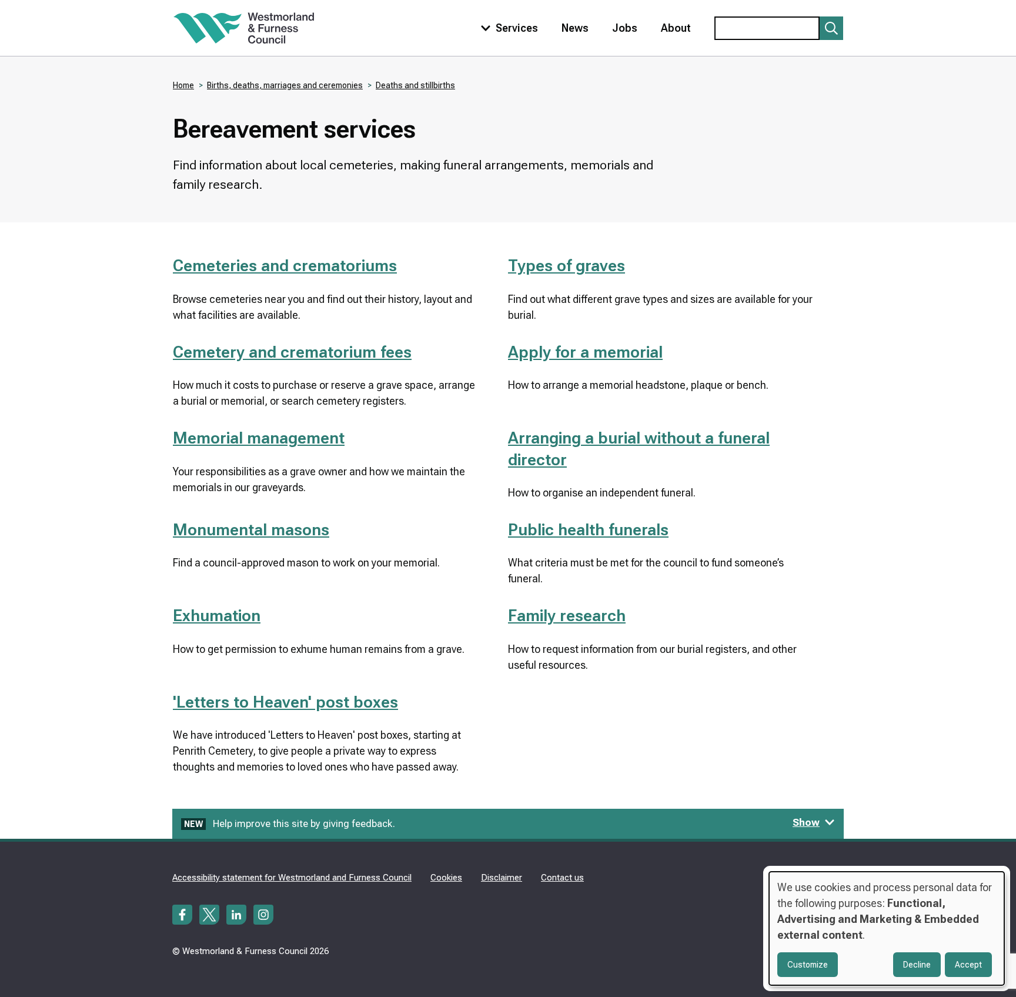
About (676, 28)
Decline (917, 964)
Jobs (624, 28)
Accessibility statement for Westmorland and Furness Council (292, 877)
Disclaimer (501, 877)
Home (183, 85)
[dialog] (886, 928)
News (575, 28)
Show (806, 822)
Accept (968, 964)
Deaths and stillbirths (415, 85)
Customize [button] (807, 964)
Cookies (446, 877)
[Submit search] (831, 28)
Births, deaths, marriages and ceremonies (285, 85)
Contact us (562, 877)
